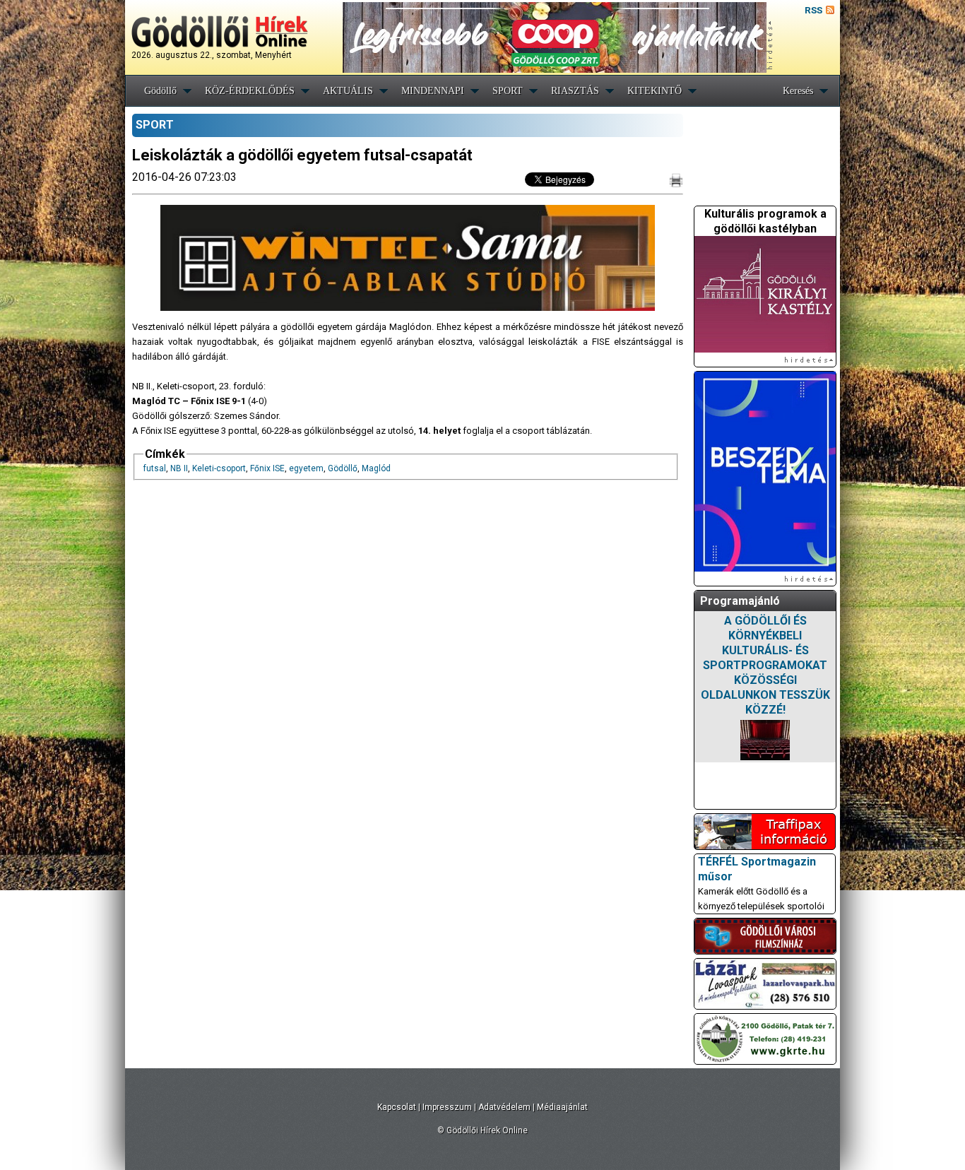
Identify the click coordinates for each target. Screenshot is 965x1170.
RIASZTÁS (575, 90)
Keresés (798, 90)
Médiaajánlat (562, 1107)
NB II (179, 468)
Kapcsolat (396, 1107)
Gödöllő (160, 90)
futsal (154, 468)
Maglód (376, 468)
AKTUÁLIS (348, 90)
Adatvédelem (504, 1107)
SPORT (507, 90)
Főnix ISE (267, 468)
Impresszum (447, 1107)
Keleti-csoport (219, 468)
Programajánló (740, 601)
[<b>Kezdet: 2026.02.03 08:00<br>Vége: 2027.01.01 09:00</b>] (765, 740)
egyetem (306, 468)
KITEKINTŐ (654, 90)
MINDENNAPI (432, 90)
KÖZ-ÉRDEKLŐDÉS (250, 90)
